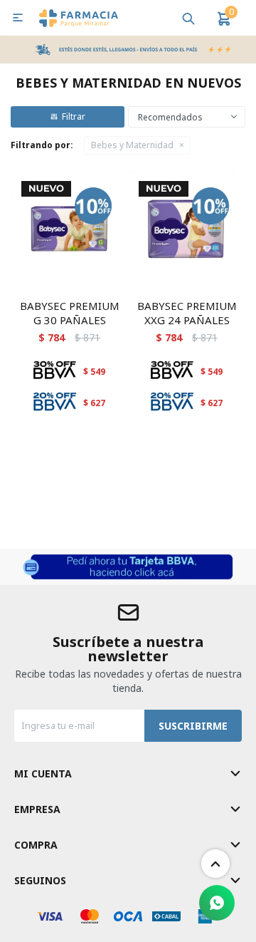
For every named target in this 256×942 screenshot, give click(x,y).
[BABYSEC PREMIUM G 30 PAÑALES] (69, 229)
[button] (188, 18)
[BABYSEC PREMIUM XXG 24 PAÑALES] (186, 229)
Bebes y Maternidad (132, 145)
